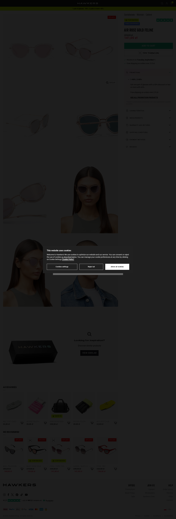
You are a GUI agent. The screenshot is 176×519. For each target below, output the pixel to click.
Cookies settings (62, 267)
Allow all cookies (117, 267)
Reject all (91, 267)
